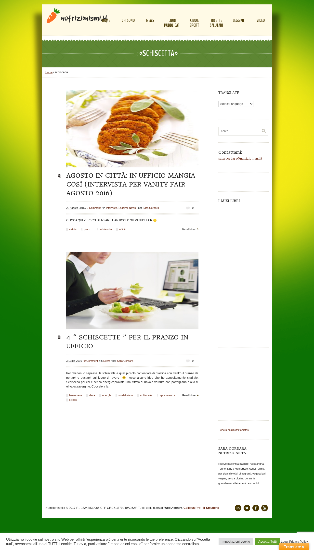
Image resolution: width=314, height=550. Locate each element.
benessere (75, 395)
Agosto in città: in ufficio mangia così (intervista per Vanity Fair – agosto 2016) (130, 184)
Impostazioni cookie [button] (236, 541)
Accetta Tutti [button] (267, 541)
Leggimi (123, 207)
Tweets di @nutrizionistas (233, 429)
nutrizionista (125, 395)
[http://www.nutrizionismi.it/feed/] (264, 508)
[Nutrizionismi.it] (77, 15)
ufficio (122, 229)
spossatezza (167, 395)
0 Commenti (94, 207)
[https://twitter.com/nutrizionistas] (247, 508)
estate (73, 229)
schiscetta (106, 229)
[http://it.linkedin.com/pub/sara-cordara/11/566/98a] (238, 508)
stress (73, 399)
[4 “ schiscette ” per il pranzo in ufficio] (132, 290)
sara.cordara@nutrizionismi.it (240, 158)
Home (48, 72)
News (132, 207)
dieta (92, 395)
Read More (189, 229)
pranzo (88, 229)
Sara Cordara (151, 207)
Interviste (111, 207)
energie (106, 395)
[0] (188, 208)
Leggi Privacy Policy (294, 541)
